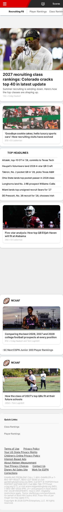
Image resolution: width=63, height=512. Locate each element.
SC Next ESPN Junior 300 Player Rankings (28, 349)
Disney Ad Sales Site (16, 469)
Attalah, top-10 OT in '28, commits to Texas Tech (28, 160)
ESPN (19, 4)
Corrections (10, 472)
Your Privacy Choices (16, 466)
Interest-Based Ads (15, 459)
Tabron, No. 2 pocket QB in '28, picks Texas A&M (28, 172)
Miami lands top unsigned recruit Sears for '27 (26, 189)
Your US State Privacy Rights (20, 452)
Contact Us (39, 466)
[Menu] (4, 4)
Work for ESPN (40, 469)
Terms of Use (11, 448)
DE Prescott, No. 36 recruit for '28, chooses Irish (28, 195)
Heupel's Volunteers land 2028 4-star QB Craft (27, 166)
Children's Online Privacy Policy (22, 455)
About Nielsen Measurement (20, 462)
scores (56, 4)
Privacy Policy (31, 448)
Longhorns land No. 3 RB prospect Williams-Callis (28, 183)
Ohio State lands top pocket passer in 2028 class (28, 177)
